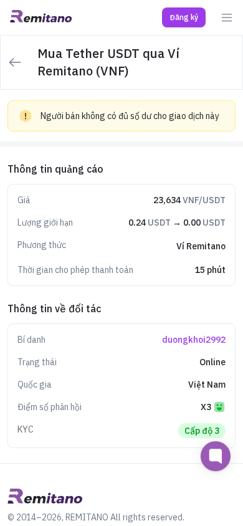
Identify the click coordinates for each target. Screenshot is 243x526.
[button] (184, 17)
